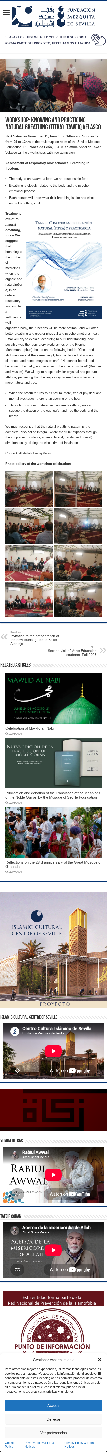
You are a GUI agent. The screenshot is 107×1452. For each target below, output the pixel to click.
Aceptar (53, 1405)
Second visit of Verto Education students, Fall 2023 (72, 651)
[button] (99, 1359)
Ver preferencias (53, 1433)
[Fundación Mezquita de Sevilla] (53, 16)
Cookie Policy (10, 1444)
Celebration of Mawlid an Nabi (29, 728)
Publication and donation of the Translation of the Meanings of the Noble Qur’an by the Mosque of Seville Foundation (52, 795)
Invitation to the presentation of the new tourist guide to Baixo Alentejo (34, 638)
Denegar (53, 1419)
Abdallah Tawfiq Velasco (36, 453)
